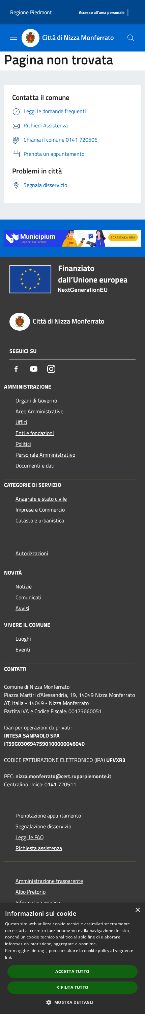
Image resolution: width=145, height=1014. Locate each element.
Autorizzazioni (32, 553)
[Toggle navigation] (13, 37)
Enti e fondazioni (35, 433)
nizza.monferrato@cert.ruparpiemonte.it (63, 776)
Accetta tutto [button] (72, 971)
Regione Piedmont (31, 12)
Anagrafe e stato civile (41, 499)
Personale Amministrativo (45, 455)
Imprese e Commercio (40, 509)
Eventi (23, 649)
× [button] (137, 910)
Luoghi (23, 639)
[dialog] (72, 958)
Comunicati (28, 597)
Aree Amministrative (39, 411)
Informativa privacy (38, 902)
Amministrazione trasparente (49, 881)
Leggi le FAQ (30, 837)
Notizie (24, 586)
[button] (72, 1002)
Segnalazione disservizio (43, 826)
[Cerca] (131, 38)
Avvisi (22, 608)
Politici (23, 444)
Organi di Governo (36, 400)
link (8, 957)
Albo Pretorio (31, 892)
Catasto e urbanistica (40, 520)
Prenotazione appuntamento (48, 815)
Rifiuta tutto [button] (72, 987)
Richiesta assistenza (39, 848)
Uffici (21, 422)
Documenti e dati (35, 465)
